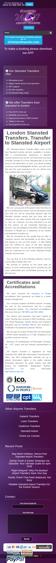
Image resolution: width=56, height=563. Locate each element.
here (22, 253)
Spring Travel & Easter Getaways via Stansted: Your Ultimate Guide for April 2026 (29, 463)
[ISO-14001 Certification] (9, 396)
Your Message (28, 513)
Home (7, 33)
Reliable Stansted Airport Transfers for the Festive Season (29, 486)
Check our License (29, 436)
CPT (11, 344)
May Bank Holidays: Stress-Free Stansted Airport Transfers (29, 455)
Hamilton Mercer (29, 325)
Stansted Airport (29, 431)
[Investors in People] (24, 387)
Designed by (20, 556)
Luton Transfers (29, 421)
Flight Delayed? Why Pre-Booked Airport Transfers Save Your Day (29, 472)
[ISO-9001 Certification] (17, 396)
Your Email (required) (28, 503)
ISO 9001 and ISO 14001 (32, 312)
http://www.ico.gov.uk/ (14, 371)
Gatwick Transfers (29, 416)
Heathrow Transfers (29, 426)
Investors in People (41, 293)
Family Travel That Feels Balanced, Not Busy (29, 479)
